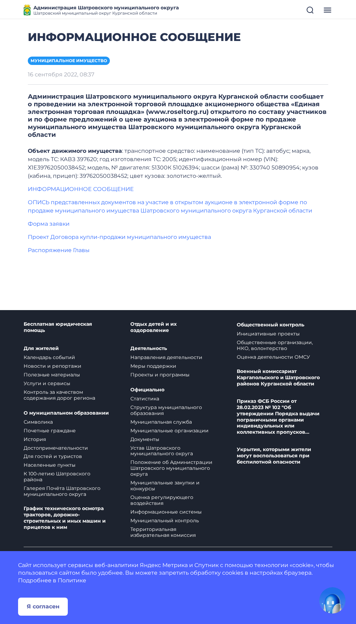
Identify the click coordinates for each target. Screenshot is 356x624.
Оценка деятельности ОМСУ (273, 357)
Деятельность (148, 348)
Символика (38, 422)
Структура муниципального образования (166, 410)
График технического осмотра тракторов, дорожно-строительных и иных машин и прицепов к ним (65, 518)
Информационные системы (166, 512)
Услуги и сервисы (47, 383)
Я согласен (43, 606)
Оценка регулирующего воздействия (161, 500)
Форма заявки (49, 224)
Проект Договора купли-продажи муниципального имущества (119, 237)
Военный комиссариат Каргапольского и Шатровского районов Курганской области (278, 377)
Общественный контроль (270, 325)
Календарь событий (49, 357)
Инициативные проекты (268, 334)
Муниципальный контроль (164, 520)
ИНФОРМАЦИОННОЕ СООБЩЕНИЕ (81, 189)
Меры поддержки (153, 366)
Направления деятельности (166, 357)
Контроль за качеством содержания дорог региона (59, 395)
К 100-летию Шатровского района (57, 477)
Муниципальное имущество (69, 60)
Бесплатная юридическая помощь (58, 327)
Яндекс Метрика (164, 565)
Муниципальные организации (169, 430)
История (35, 439)
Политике (72, 580)
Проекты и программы (159, 375)
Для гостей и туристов (53, 456)
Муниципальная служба (161, 422)
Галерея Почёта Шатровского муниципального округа (62, 491)
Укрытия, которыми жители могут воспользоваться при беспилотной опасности (274, 456)
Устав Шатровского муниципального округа (161, 451)
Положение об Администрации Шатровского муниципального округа (171, 468)
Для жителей (41, 348)
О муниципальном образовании (66, 413)
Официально (147, 390)
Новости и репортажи (52, 366)
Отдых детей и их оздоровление (153, 327)
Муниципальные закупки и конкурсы (165, 486)
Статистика (144, 399)
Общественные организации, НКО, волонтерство (275, 345)
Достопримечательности (56, 448)
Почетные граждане (50, 430)
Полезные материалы (52, 375)
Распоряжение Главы (59, 250)
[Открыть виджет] (332, 600)
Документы (144, 439)
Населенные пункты (49, 465)
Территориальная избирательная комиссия (163, 532)
